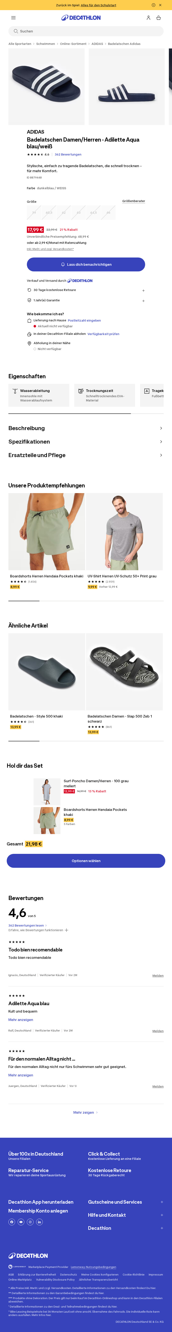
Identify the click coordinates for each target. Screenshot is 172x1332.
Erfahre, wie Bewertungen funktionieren (35, 930)
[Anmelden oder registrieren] (148, 18)
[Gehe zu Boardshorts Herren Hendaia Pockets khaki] (47, 820)
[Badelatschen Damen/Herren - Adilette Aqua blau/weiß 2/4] (127, 86)
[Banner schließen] (160, 5)
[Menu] (13, 18)
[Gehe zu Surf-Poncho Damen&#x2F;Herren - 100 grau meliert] (47, 791)
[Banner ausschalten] (153, 5)
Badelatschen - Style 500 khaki (37, 716)
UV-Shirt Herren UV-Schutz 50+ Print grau (122, 576)
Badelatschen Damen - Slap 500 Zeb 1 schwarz (120, 718)
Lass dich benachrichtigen (89, 264)
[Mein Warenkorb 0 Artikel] (159, 18)
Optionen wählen (86, 861)
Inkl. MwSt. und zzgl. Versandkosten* (50, 249)
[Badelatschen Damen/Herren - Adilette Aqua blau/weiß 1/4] (46, 86)
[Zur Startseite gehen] (81, 18)
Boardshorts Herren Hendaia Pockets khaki (46, 576)
